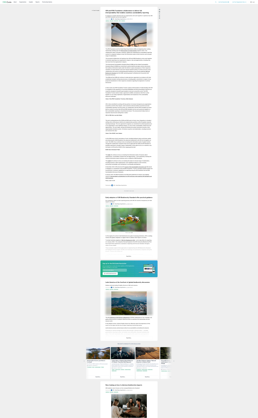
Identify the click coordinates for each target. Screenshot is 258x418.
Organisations (22, 2)
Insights (31, 2)
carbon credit (117, 369)
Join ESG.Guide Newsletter (110, 273)
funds (93, 367)
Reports (38, 2)
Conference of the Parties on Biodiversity (120, 317)
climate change (127, 369)
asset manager (97, 367)
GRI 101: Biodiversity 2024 (128, 240)
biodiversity (145, 370)
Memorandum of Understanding (129, 50)
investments (89, 367)
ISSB (109, 155)
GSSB (109, 161)
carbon (113, 369)
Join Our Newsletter (222, 2)
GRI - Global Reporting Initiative (119, 19)
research (169, 371)
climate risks (114, 370)
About (15, 2)
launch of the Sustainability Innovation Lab (135, 167)
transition (122, 369)
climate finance (139, 370)
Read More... (129, 256)
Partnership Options (47, 2)
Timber (102, 367)
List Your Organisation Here (238, 2)
